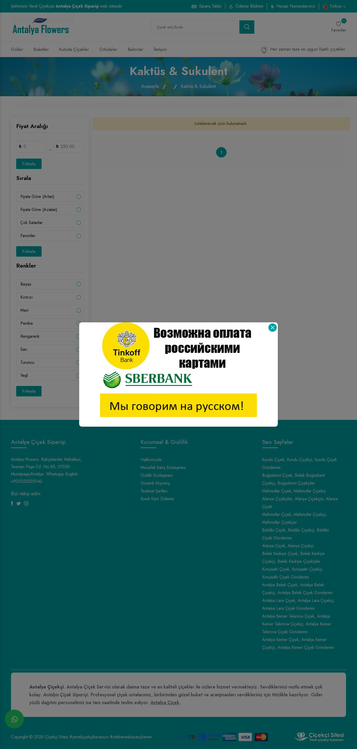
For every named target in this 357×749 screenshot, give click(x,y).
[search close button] (272, 327)
